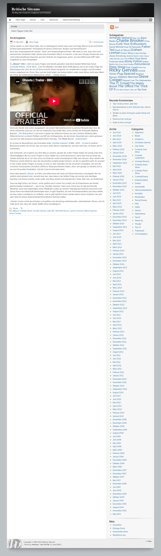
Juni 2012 (117, 318)
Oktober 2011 (118, 345)
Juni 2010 (117, 399)
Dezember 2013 (120, 257)
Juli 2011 (116, 355)
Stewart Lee (129, 80)
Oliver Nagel (20, 20)
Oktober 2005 (118, 497)
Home (10, 19)
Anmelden (117, 525)
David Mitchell (116, 47)
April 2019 (117, 142)
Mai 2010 (117, 403)
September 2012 (120, 308)
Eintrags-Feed (119, 528)
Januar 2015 (118, 214)
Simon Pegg (116, 73)
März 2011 (117, 369)
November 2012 (120, 301)
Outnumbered (142, 64)
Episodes (136, 47)
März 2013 (117, 288)
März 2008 (117, 467)
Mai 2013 (117, 281)
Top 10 (138, 227)
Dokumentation (141, 180)
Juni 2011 (117, 359)
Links (43, 20)
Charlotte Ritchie (18, 67)
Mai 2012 (117, 322)
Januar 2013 (118, 294)
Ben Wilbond (14, 211)
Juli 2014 (117, 234)
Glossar (33, 20)
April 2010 (117, 406)
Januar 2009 (118, 457)
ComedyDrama (141, 177)
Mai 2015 (117, 200)
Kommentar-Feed (120, 532)
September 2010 (120, 389)
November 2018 (120, 159)
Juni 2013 (117, 278)
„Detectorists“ (80, 139)
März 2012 (117, 328)
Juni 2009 (117, 440)
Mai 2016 (117, 166)
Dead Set (128, 47)
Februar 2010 (118, 413)
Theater (138, 224)
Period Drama (141, 200)
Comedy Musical (142, 161)
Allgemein (139, 132)
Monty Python (133, 61)
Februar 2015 (118, 210)
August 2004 (118, 507)
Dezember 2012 (120, 298)
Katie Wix (50, 211)
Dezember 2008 (120, 460)
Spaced (129, 73)
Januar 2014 (118, 254)
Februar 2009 (118, 453)
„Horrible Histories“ (60, 143)
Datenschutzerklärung (71, 20)
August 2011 (118, 352)
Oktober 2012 (118, 305)
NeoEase (35, 544)
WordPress (15, 543)
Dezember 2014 (120, 217)
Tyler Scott (117, 104)
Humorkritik (140, 187)
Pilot (137, 204)
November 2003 (120, 511)
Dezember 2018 (120, 156)
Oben (149, 541)
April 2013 (117, 284)
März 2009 (117, 450)
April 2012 (117, 325)
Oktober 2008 (118, 463)
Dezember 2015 (120, 183)
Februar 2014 (118, 251)
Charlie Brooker (130, 40)
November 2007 (120, 474)
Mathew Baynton (90, 211)
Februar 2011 (118, 372)
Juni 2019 (117, 136)
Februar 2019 (118, 149)
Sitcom (15, 208)
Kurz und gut (125, 119)
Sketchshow (140, 214)
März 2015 (117, 207)
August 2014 (118, 230)
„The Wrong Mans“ (26, 133)
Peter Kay (142, 67)
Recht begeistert (17, 38)
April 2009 (117, 446)
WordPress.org (119, 535)
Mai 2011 (117, 362)
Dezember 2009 (120, 419)
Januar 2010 (118, 416)
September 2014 (120, 227)
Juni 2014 (117, 237)
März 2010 (117, 409)
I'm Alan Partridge (139, 53)
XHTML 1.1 (48, 544)
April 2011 (117, 365)
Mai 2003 (117, 514)
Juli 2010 (117, 396)
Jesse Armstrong (117, 56)
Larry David (124, 59)
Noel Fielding (128, 64)
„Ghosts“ (30, 174)
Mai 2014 (117, 240)
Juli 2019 (117, 132)
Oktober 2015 (118, 190)
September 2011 (120, 349)
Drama (138, 183)
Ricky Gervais (123, 69)
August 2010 (118, 392)
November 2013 (120, 261)
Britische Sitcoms (26, 9)
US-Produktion (141, 234)
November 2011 (119, 342)
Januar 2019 (118, 153)
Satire (137, 207)
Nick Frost (119, 64)
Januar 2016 (118, 180)
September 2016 (120, 163)
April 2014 (117, 244)
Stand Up (139, 220)
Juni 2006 (117, 490)
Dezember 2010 (120, 379)
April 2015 (117, 203)
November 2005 (120, 494)
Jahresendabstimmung (145, 190)
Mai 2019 (117, 139)
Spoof (137, 217)
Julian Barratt (114, 59)
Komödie (139, 193)
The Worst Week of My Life (126, 90)
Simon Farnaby (15, 213)
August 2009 (118, 433)
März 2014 (117, 247)
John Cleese (144, 56)
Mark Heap (134, 58)
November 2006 (120, 484)
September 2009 (120, 430)
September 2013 (120, 267)
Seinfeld (141, 71)
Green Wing (127, 53)
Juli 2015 (117, 193)
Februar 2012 (118, 332)
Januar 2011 (118, 376)
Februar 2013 (118, 291)
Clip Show (139, 146)
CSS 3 (58, 544)
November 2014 (120, 220)
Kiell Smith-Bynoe (62, 211)
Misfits (121, 62)
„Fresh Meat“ (31, 67)
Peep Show (117, 67)
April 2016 (117, 170)
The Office (125, 86)
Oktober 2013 (118, 264)
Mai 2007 (117, 480)
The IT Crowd (119, 83)
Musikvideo (140, 197)
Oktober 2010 (118, 386)
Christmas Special (142, 142)
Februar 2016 (118, 176)
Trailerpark (139, 231)
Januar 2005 (118, 501)
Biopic (137, 136)
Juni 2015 (117, 197)
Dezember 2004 (120, 504)
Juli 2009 (117, 436)
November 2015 (120, 186)
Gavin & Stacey (122, 50)
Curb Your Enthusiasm (131, 43)
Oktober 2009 (118, 426)
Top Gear (142, 89)
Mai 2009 (117, 443)
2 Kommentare (98, 42)
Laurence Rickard (76, 211)
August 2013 (118, 271)
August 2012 (118, 311)
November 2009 (120, 423)
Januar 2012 (118, 335)
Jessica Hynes (132, 56)
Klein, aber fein (131, 104)
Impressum (53, 20)
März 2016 (117, 173)
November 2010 (120, 382)
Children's (139, 139)
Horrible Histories (39, 211)
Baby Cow (136, 38)
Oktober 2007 (118, 477)
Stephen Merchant (128, 77)
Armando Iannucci (120, 37)
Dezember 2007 (120, 470)
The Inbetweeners (143, 80)
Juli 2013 (117, 274)
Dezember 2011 (119, 338)
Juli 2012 (117, 315)
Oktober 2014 (118, 224)
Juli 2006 (117, 487)
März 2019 (117, 146)
